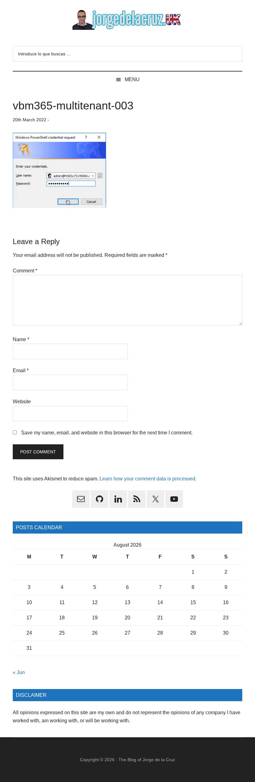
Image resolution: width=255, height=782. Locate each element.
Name (21, 339)
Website (22, 401)
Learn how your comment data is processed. (148, 478)
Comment (25, 270)
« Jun (19, 672)
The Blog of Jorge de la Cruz (146, 759)
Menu (132, 79)
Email (21, 370)
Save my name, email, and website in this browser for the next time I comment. (106, 432)
